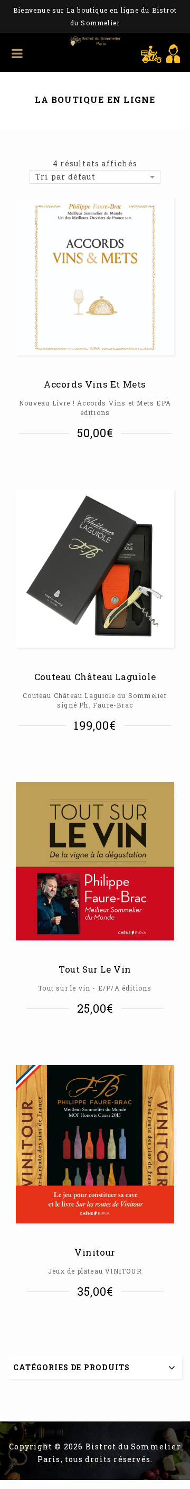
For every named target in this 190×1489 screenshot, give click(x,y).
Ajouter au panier (98, 462)
